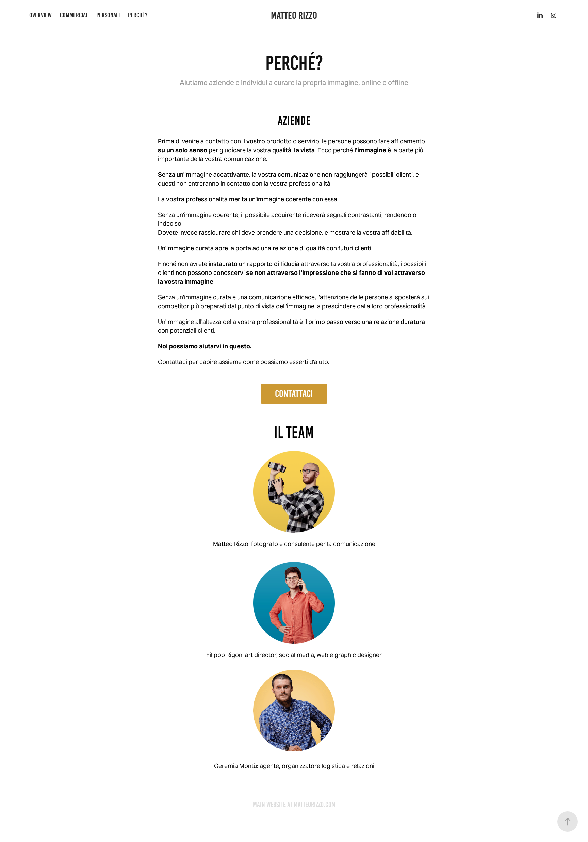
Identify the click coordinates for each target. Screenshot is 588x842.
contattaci (294, 393)
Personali (108, 15)
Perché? (137, 15)
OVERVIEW (40, 15)
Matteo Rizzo (294, 15)
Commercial (74, 15)
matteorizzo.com (315, 804)
